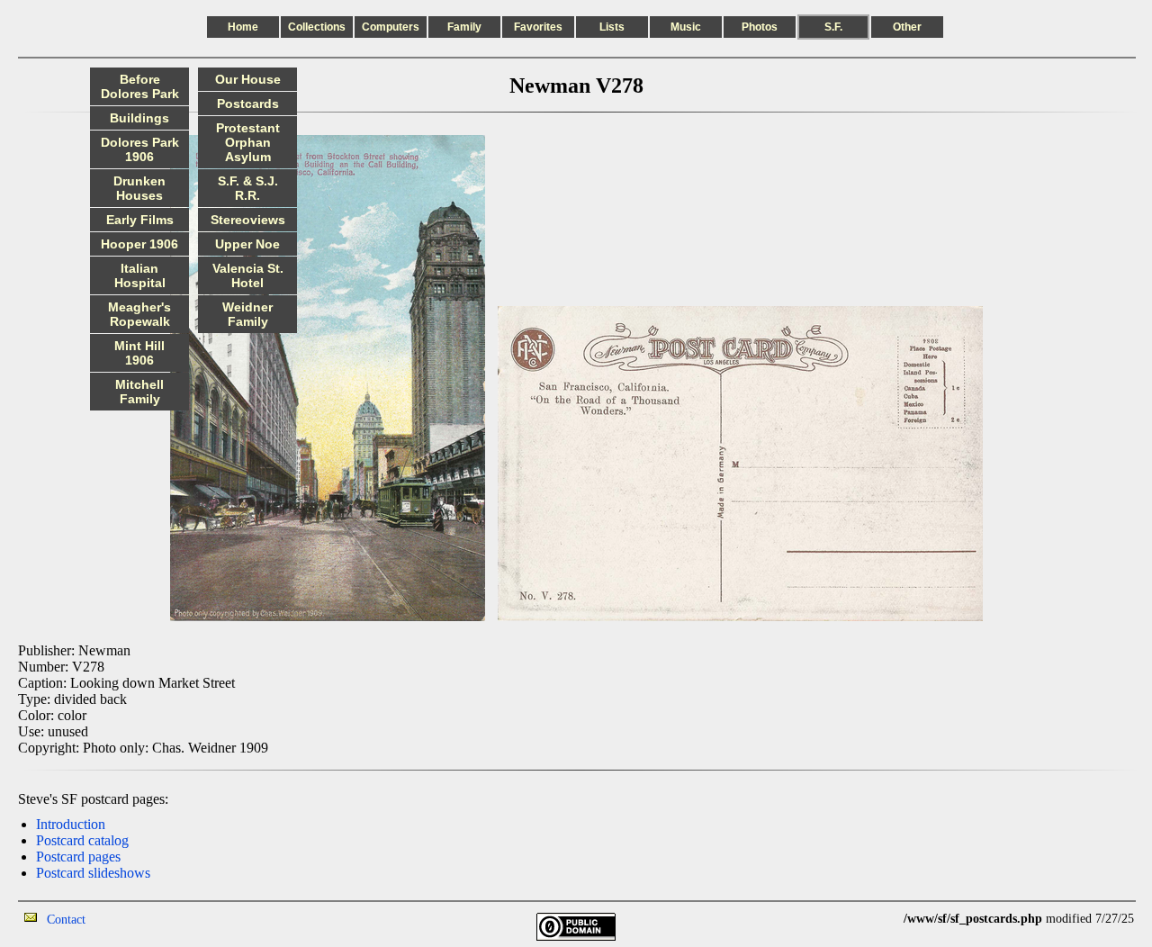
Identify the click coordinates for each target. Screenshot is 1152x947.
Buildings (139, 118)
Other (907, 27)
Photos (760, 27)
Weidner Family (247, 314)
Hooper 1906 (139, 244)
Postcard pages (78, 856)
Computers (390, 27)
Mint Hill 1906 (139, 352)
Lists (612, 27)
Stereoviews (248, 219)
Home (243, 27)
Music (685, 27)
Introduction (70, 824)
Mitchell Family (139, 391)
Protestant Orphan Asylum (248, 142)
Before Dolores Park (140, 86)
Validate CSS (870, 918)
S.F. (833, 27)
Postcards (248, 103)
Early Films (140, 219)
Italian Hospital (140, 275)
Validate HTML (126, 918)
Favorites (538, 27)
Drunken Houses (139, 188)
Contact (66, 919)
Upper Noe (247, 244)
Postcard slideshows (93, 872)
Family (464, 27)
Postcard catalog (82, 840)
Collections (317, 27)
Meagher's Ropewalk (139, 314)
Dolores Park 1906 (140, 149)
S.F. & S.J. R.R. (248, 188)
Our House (248, 79)
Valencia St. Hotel (248, 275)
